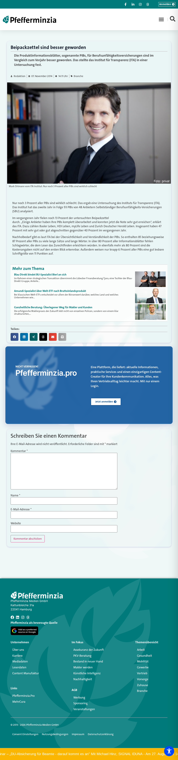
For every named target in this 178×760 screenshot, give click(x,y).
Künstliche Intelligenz (87, 673)
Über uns (18, 650)
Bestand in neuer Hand (88, 661)
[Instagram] (23, 617)
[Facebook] (12, 617)
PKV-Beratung (82, 656)
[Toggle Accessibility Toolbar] (169, 751)
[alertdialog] (89, 754)
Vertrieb (142, 673)
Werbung (79, 697)
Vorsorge (142, 679)
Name (15, 495)
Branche (78, 76)
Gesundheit (144, 656)
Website (16, 523)
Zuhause (142, 685)
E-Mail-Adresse (21, 509)
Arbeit (141, 650)
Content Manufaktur (25, 673)
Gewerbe (143, 667)
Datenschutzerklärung (101, 734)
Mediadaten (20, 661)
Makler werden (83, 667)
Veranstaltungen (84, 709)
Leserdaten (19, 667)
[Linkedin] (17, 617)
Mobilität (142, 661)
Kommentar (19, 451)
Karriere (17, 656)
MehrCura (18, 702)
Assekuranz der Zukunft (88, 650)
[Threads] (28, 617)
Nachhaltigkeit (82, 679)
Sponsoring (80, 703)
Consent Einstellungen (25, 734)
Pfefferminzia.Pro (23, 696)
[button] (161, 19)
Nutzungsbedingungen (55, 734)
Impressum (78, 734)
